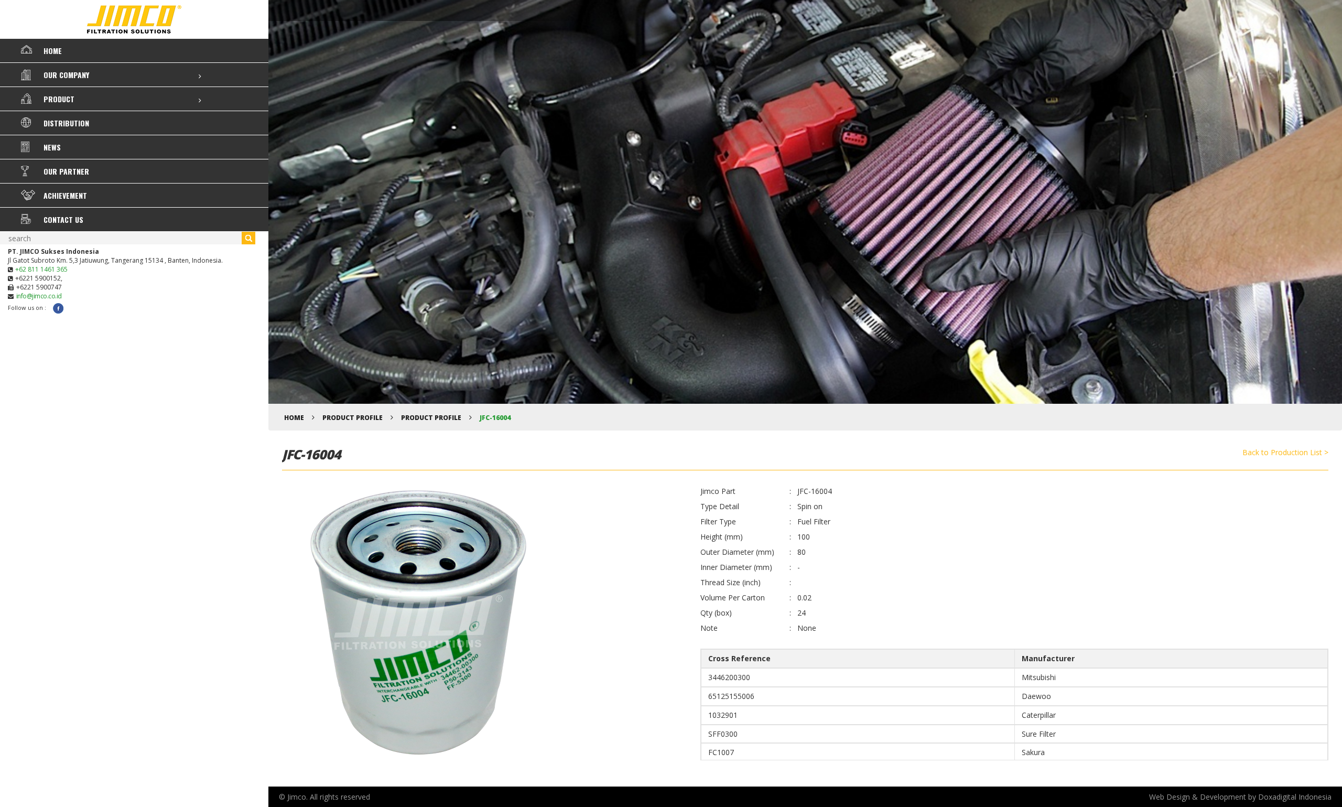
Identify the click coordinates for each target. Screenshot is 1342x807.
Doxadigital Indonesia (1295, 797)
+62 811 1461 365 (41, 269)
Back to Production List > (1285, 452)
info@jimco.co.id (39, 296)
